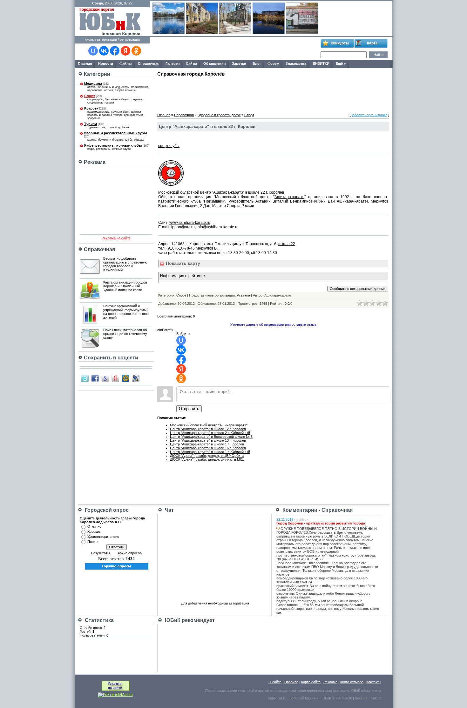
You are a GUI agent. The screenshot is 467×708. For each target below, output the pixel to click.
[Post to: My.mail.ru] (125, 378)
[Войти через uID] (93, 51)
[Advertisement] (234, 48)
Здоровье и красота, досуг (219, 115)
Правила (291, 682)
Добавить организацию (368, 115)
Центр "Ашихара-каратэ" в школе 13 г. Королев (208, 440)
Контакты (373, 682)
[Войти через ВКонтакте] (104, 51)
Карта (372, 43)
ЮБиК (355, 690)
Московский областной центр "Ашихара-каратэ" (208, 425)
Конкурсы (340, 43)
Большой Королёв (303, 698)
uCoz (377, 698)
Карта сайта (311, 682)
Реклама (330, 682)
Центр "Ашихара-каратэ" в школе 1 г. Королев (207, 444)
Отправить (189, 408)
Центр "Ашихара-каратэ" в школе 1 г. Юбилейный (210, 452)
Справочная (184, 115)
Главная (163, 115)
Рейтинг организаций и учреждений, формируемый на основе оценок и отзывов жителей (126, 311)
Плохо (92, 542)
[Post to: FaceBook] (95, 378)
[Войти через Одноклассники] (136, 51)
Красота (91, 108)
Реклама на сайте (116, 238)
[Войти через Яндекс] (125, 51)
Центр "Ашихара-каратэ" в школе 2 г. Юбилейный (210, 433)
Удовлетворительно (103, 536)
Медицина (93, 83)
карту (182, 263)
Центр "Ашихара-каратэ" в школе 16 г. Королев (208, 448)
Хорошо (93, 531)
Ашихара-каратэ (289, 197)
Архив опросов (130, 553)
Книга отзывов (351, 682)
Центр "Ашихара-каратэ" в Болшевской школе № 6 (211, 436)
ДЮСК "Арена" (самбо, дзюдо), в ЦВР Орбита (207, 456)
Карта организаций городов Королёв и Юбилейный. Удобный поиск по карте (125, 286)
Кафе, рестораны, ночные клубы (113, 145)
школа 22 (286, 244)
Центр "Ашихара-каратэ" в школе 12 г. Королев (208, 429)
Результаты (100, 553)
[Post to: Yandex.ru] (115, 378)
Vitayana (243, 295)
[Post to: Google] (105, 378)
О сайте (274, 682)
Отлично (94, 526)
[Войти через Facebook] (114, 51)
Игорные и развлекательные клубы (115, 133)
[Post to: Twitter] (85, 378)
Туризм (90, 124)
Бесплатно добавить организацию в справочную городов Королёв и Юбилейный (125, 264)
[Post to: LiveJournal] (136, 378)
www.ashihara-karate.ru (189, 222)
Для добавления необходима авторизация (215, 603)
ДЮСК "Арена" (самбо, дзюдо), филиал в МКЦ (207, 459)
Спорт (89, 96)
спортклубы (168, 146)
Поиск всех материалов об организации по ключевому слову (125, 333)
